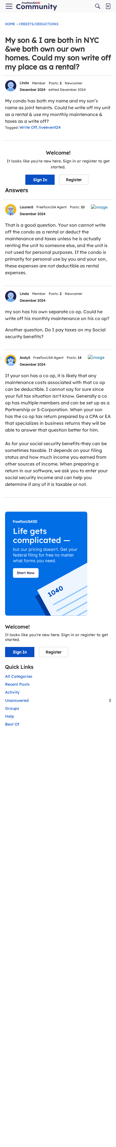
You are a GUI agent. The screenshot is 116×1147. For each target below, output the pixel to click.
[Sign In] (108, 6)
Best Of (12, 724)
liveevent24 (50, 127)
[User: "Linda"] (10, 85)
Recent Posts (17, 684)
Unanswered (58, 700)
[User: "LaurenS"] (10, 209)
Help (9, 716)
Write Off (28, 127)
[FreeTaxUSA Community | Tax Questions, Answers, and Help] (36, 6)
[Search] (98, 6)
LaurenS (26, 207)
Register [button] (74, 179)
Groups (12, 708)
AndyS (25, 357)
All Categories (18, 676)
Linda (24, 83)
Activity (12, 692)
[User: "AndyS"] (10, 360)
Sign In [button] (40, 179)
